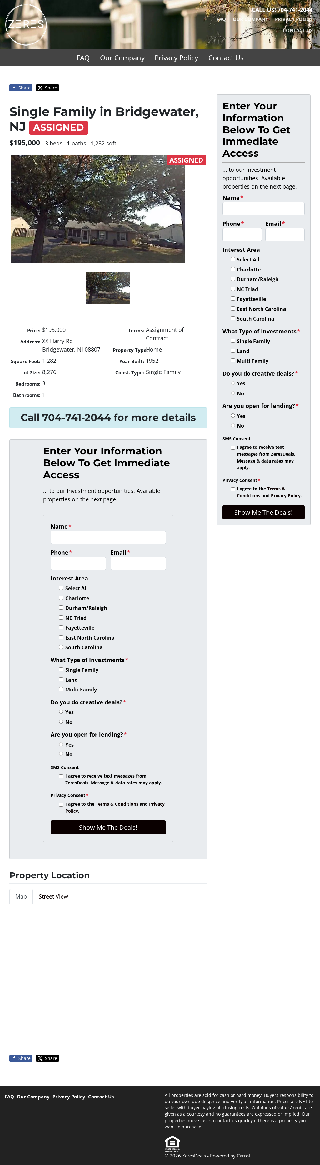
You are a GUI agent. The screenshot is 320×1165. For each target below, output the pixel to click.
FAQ (221, 19)
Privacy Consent (69, 795)
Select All (76, 588)
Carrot (243, 1155)
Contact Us (297, 30)
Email (120, 552)
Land (71, 679)
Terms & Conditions (117, 804)
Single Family (81, 669)
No (68, 722)
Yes (69, 712)
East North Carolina (90, 637)
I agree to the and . (115, 807)
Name (61, 526)
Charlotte (77, 598)
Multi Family (81, 689)
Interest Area (69, 578)
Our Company (250, 19)
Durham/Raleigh (86, 608)
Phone (61, 552)
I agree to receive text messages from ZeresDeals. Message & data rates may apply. (113, 779)
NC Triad (76, 618)
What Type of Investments (89, 660)
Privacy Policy (293, 19)
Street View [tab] (53, 896)
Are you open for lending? (89, 734)
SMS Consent (65, 767)
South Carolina (84, 647)
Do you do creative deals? (88, 702)
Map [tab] (21, 896)
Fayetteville (79, 627)
